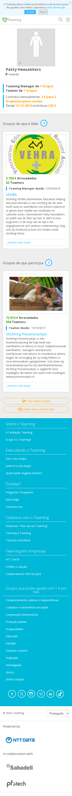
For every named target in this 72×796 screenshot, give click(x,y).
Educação (12, 636)
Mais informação (56, 7)
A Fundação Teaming (19, 432)
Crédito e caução (16, 566)
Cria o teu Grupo (37, 401)
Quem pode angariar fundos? (24, 473)
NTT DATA (12, 559)
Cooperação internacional (22, 614)
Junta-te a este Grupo (19, 242)
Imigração (12, 658)
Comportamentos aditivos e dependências (32, 600)
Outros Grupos (15, 679)
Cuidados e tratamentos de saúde (27, 607)
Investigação (14, 665)
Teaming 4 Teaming (18, 533)
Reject (43, 12)
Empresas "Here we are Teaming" (27, 526)
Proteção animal (16, 622)
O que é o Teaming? (18, 439)
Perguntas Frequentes (19, 492)
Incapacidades (14, 629)
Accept (30, 12)
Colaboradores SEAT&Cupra (23, 574)
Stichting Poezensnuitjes (26, 334)
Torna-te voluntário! (18, 540)
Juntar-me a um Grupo (37, 409)
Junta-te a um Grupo (18, 466)
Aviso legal (12, 499)
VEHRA (11, 194)
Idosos (10, 672)
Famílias (11, 643)
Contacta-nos (14, 507)
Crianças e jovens (17, 650)
